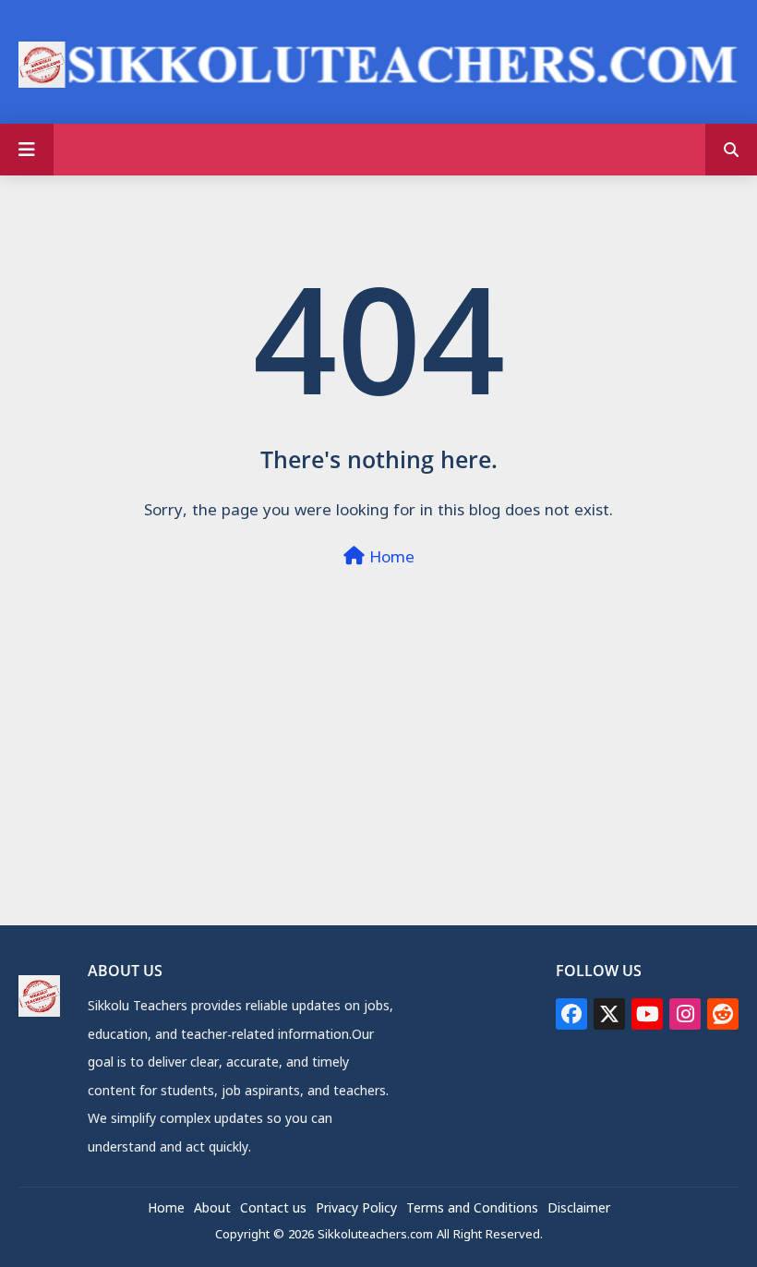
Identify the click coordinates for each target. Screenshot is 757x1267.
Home (390, 559)
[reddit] (723, 1014)
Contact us (273, 1210)
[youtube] (647, 1014)
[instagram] (685, 1014)
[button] (731, 149)
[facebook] (571, 1014)
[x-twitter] (609, 1014)
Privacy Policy (356, 1210)
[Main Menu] (27, 149)
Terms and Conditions (472, 1210)
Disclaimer (578, 1210)
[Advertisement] (378, 795)
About (212, 1210)
